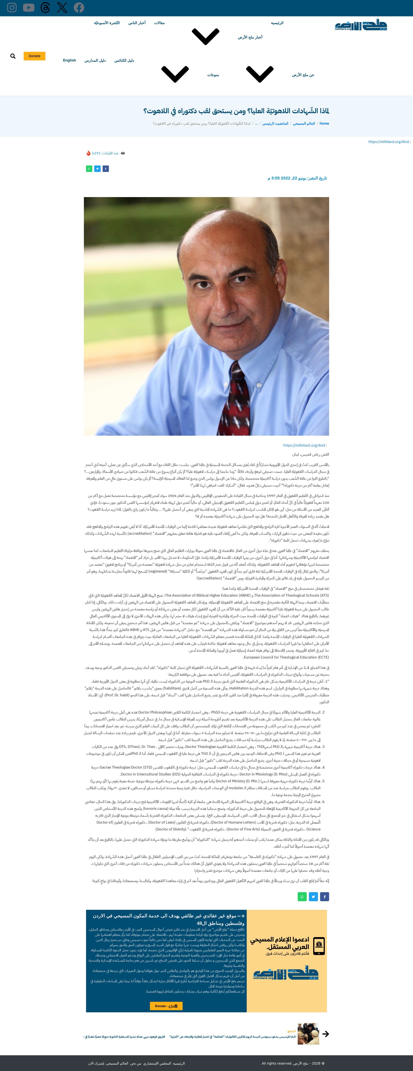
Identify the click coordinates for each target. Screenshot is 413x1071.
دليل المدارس (95, 60)
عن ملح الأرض (303, 75)
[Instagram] (11, 7)
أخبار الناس (137, 23)
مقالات (159, 23)
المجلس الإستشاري (157, 1063)
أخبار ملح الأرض (250, 37)
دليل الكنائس (124, 60)
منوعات (213, 75)
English (69, 60)
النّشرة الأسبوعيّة (107, 23)
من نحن (135, 1063)
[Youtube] (28, 7)
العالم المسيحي (117, 1063)
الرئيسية (277, 23)
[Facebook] (79, 7)
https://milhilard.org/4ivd (388, 141)
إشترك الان (96, 1063)
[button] (166, 919)
